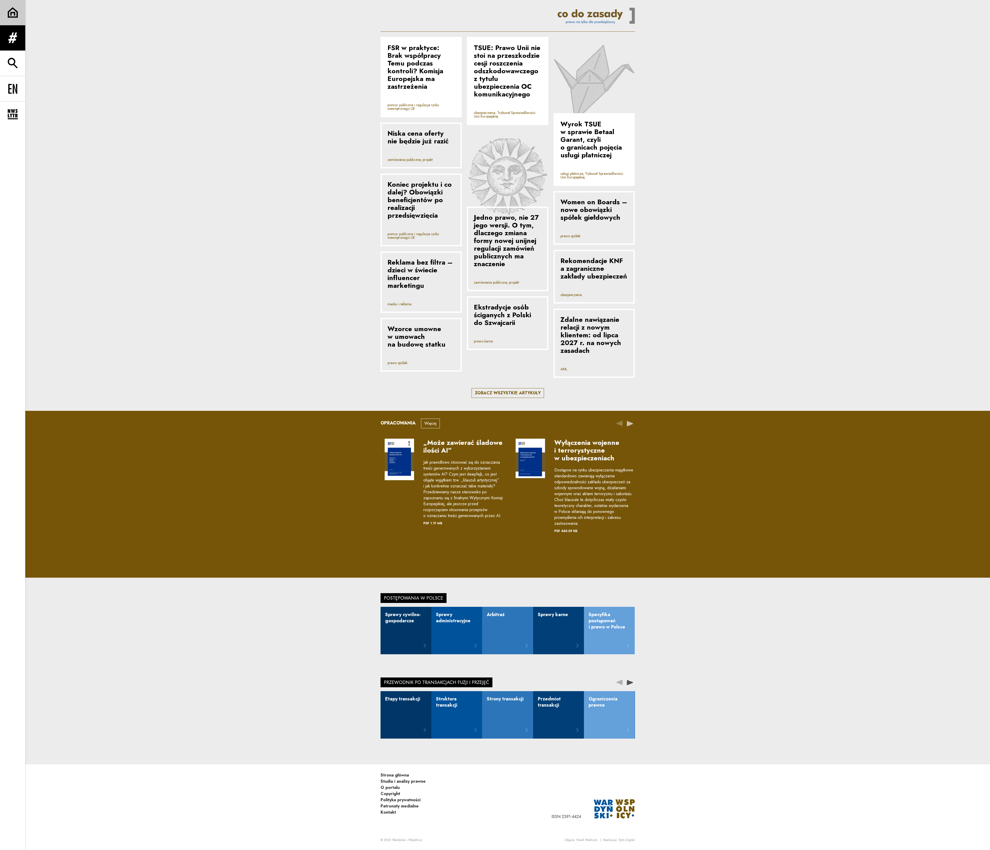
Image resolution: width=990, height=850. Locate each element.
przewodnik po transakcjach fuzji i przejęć (436, 682)
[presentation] (630, 423)
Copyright (390, 794)
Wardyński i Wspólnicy (407, 840)
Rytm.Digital (627, 840)
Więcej (430, 423)
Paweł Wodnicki (586, 840)
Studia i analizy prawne (403, 781)
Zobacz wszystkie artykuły (508, 393)
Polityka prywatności (400, 800)
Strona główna (395, 775)
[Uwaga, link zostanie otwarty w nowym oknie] (614, 808)
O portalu (390, 787)
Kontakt (388, 812)
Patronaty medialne (400, 806)
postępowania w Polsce (413, 598)
